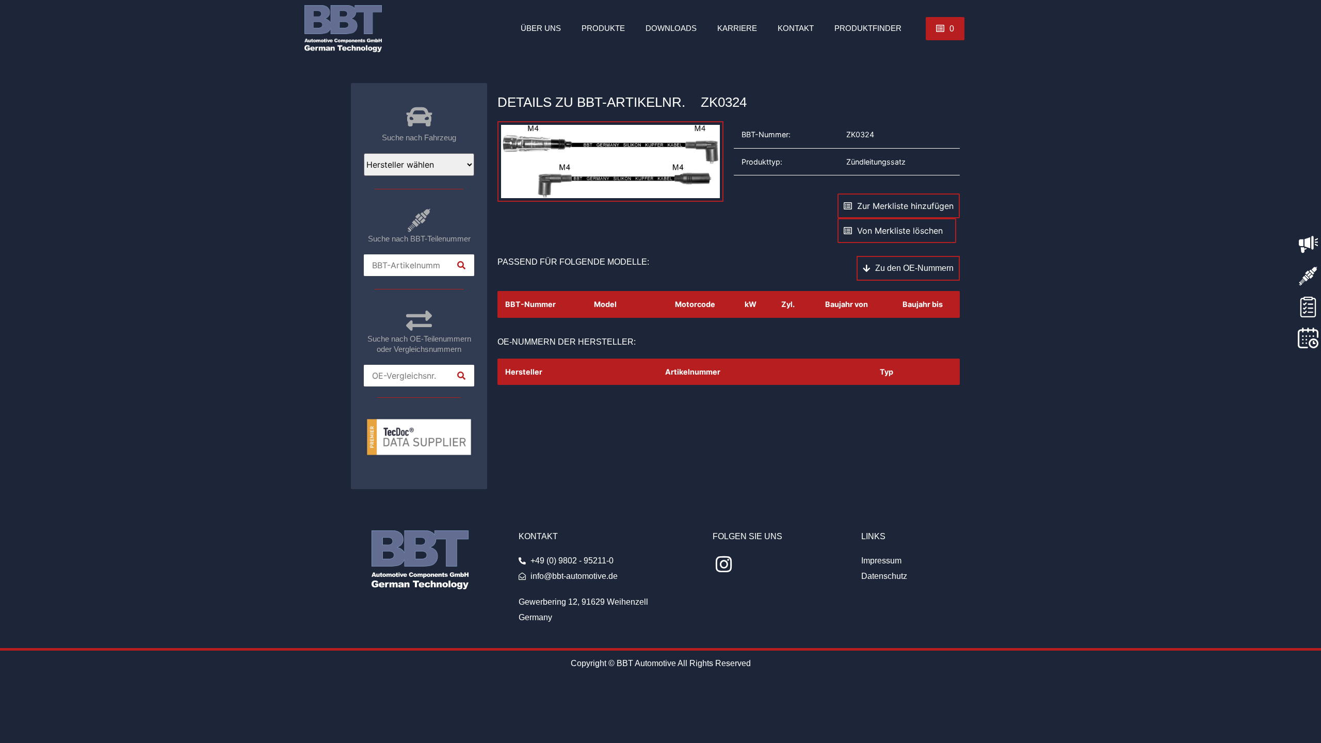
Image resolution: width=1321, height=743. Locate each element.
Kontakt (796, 28)
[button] (945, 28)
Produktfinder (867, 28)
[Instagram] (724, 564)
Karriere (737, 28)
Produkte (603, 28)
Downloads (671, 28)
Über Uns (541, 28)
